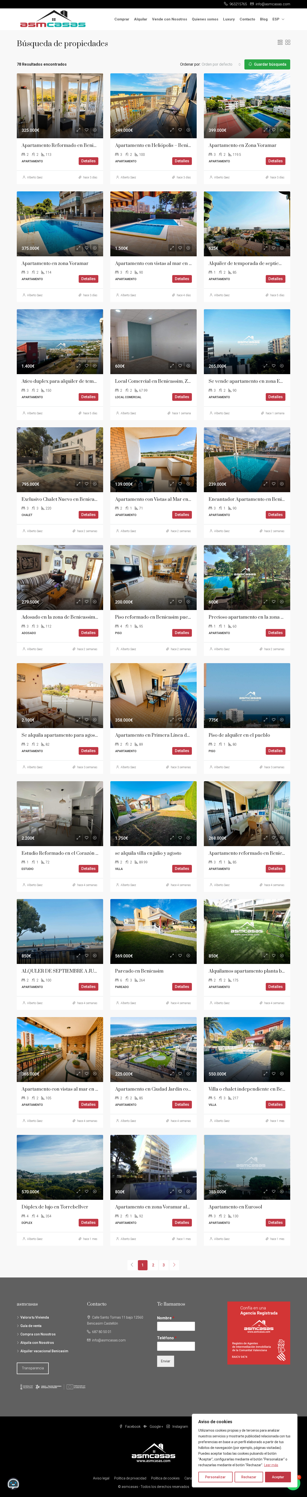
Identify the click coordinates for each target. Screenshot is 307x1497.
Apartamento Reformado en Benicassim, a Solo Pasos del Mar (88, 146)
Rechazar (248, 1477)
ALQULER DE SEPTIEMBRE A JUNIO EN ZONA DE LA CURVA (88, 971)
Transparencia (33, 1368)
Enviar (165, 1361)
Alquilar (140, 19)
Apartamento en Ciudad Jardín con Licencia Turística (173, 1089)
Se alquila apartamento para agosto (60, 735)
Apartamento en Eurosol (235, 1207)
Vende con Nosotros (169, 19)
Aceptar (278, 1477)
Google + (156, 1426)
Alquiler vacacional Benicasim (44, 1351)
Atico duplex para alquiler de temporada (66, 381)
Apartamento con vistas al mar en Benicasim (163, 264)
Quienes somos (205, 19)
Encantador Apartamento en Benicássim (252, 500)
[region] (244, 1450)
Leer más (271, 1465)
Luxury (229, 19)
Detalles (88, 161)
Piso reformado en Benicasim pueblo (155, 617)
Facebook (132, 1426)
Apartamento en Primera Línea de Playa (158, 735)
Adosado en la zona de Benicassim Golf (64, 617)
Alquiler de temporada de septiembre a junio (257, 264)
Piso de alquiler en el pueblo (239, 735)
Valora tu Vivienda (34, 1317)
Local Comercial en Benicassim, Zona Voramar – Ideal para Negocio (188, 381)
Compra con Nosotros (38, 1334)
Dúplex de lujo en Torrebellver (55, 1207)
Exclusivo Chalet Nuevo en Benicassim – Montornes (77, 500)
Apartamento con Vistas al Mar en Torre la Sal (165, 500)
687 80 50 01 (102, 1332)
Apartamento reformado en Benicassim (252, 853)
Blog (264, 19)
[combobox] (221, 64)
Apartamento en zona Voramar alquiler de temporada (173, 1207)
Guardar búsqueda (269, 64)
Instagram (180, 1426)
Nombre (165, 1318)
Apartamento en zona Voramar (55, 264)
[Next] (174, 1265)
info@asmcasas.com (109, 1340)
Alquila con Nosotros (37, 1343)
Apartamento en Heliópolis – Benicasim (158, 146)
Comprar (121, 19)
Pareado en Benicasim (139, 971)
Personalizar (215, 1477)
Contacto (247, 19)
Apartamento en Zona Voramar (243, 146)
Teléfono (167, 1338)
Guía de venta (30, 1326)
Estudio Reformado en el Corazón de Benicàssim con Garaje (86, 853)
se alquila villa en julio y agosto (148, 853)
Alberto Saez (34, 177)
